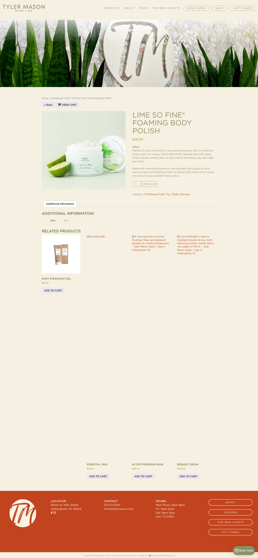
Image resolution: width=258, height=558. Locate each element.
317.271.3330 (112, 505)
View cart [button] (69, 104)
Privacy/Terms (133, 555)
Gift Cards (243, 8)
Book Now (196, 8)
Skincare (185, 194)
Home (45, 98)
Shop (219, 8)
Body (175, 194)
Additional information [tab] (60, 203)
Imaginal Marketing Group (164, 556)
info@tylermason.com (118, 509)
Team (143, 8)
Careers (230, 512)
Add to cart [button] (53, 290)
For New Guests (166, 8)
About (129, 8)
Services (112, 8)
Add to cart (149, 184)
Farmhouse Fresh (60, 98)
